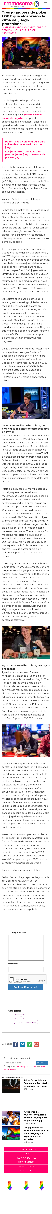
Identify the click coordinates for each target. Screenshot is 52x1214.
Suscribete (42, 1063)
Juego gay (26, 1171)
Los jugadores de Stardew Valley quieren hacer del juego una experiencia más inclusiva (36, 1133)
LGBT (19, 1016)
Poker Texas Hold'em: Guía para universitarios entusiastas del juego (36, 1083)
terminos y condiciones (26, 1066)
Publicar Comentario (26, 987)
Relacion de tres (26, 1158)
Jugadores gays (26, 1149)
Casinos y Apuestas (26, 1022)
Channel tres (26, 1166)
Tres (26, 1153)
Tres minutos (26, 1162)
